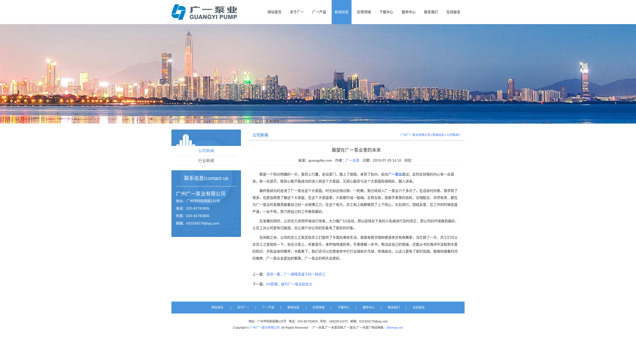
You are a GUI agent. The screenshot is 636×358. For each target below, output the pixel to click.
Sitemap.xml (394, 327)
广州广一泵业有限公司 (415, 135)
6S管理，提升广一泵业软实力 (289, 284)
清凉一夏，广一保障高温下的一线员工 (295, 274)
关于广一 (297, 12)
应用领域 (364, 12)
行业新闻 (206, 161)
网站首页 (274, 12)
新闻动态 (342, 12)
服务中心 (409, 12)
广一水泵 (352, 160)
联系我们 (431, 12)
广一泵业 (196, 194)
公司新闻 (206, 151)
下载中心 (386, 12)
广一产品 (319, 12)
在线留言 (453, 12)
